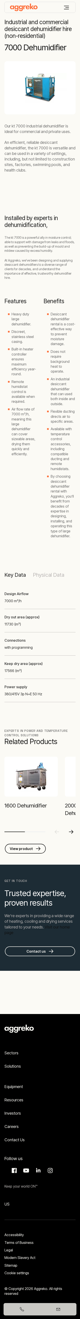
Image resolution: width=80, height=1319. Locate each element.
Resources (13, 1100)
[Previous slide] (56, 831)
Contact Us (14, 1139)
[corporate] (24, 7)
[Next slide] (71, 831)
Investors (12, 1113)
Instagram (49, 1170)
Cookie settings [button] (16, 1273)
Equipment (13, 1086)
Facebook (13, 1170)
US (7, 1204)
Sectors (11, 1053)
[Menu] (66, 7)
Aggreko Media (25, 1170)
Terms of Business (19, 1242)
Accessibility (14, 1235)
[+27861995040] (22, 1309)
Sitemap (10, 1265)
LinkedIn (37, 1170)
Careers (11, 1126)
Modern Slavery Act (19, 1257)
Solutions (12, 1066)
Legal (8, 1250)
